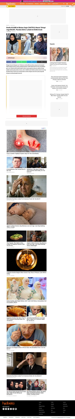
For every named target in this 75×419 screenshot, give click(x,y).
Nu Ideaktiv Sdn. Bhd (59, 417)
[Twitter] (64, 6)
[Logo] (11, 3)
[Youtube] (66, 6)
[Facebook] (61, 6)
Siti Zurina (9, 31)
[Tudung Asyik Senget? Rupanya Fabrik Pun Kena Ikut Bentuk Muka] (59, 54)
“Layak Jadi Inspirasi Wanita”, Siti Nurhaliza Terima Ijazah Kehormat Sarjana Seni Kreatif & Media (59, 87)
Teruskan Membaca (26, 116)
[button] (64, 3)
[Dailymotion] (68, 6)
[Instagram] (62, 6)
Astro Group (68, 417)
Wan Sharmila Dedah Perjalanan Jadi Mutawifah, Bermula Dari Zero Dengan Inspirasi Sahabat (59, 78)
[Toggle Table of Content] (44, 58)
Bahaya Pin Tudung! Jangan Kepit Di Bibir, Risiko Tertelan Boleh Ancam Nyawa (59, 96)
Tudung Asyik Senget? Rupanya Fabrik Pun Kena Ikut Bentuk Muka (58, 63)
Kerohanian (13, 25)
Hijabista (7, 25)
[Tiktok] (65, 6)
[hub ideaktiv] (67, 3)
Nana (51, 65)
